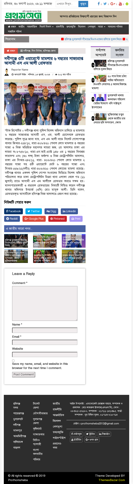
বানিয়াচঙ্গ (18, 442)
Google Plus (36, 219)
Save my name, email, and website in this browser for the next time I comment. (40, 366)
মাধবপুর (17, 430)
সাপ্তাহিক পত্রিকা (15, 31)
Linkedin (70, 211)
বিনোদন (81, 26)
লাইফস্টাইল (59, 438)
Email (16, 337)
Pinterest (59, 219)
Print (77, 219)
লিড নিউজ (37, 50)
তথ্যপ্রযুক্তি (71, 26)
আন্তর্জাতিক (32, 26)
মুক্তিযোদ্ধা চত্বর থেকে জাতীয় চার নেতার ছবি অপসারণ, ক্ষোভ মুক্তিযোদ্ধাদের (15, 256)
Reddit (13, 219)
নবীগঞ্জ (26, 50)
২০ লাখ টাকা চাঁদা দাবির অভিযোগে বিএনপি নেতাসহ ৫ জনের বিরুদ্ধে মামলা (45, 241)
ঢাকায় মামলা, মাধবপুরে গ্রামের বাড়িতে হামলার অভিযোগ (73, 258)
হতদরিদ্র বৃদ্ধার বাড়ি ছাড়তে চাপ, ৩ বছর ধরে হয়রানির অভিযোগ (44, 258)
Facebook (14, 211)
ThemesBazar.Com (112, 480)
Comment (19, 283)
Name (17, 324)
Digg (53, 211)
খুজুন (83, 4)
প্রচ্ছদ (13, 26)
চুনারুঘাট (18, 419)
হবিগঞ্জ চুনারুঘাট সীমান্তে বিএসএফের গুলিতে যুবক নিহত (89, 39)
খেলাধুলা (91, 26)
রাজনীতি (60, 26)
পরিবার (36, 459)
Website (17, 349)
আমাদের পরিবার (115, 26)
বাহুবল (16, 447)
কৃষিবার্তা (37, 428)
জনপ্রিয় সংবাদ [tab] (119, 52)
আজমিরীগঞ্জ (19, 436)
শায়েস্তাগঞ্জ (18, 413)
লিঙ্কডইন (105, 434)
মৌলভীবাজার (40, 413)
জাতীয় (21, 26)
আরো (101, 26)
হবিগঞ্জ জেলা (49, 50)
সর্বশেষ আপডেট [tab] (100, 52)
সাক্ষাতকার (38, 434)
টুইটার (91, 434)
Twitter (35, 211)
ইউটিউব (77, 439)
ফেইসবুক (77, 434)
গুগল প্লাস (93, 439)
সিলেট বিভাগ (46, 26)
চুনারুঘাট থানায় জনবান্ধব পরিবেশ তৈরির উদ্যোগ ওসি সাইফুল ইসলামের (73, 241)
